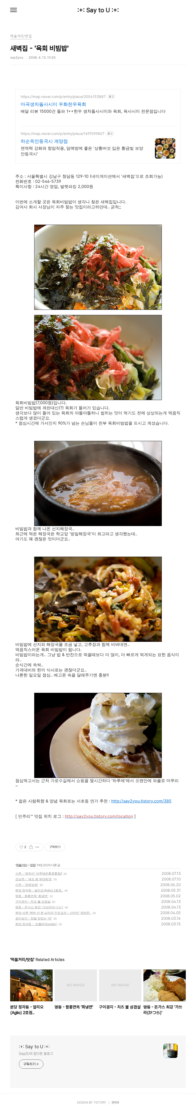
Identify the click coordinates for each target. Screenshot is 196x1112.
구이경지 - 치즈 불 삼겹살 (33, 901)
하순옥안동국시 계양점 (44, 141)
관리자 (115, 1102)
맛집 (32, 865)
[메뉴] (13, 10)
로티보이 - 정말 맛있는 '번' (33, 918)
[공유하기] (31, 847)
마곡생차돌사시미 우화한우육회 (53, 104)
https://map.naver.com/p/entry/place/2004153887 (63, 96)
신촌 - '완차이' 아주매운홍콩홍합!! (38, 873)
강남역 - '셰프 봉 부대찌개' (33, 879)
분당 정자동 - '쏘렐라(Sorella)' (36, 924)
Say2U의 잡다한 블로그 (36, 1054)
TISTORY (99, 1102)
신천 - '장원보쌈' (26, 885)
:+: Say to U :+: (98, 10)
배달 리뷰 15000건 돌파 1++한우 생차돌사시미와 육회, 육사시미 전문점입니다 (93, 111)
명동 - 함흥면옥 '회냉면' (31, 896)
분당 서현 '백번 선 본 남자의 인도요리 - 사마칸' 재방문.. (53, 913)
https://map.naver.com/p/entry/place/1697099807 (62, 133)
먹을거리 (21, 865)
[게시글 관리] (37, 847)
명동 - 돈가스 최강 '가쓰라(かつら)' (39, 907)
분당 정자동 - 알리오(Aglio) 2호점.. (39, 890)
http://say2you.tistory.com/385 (141, 800)
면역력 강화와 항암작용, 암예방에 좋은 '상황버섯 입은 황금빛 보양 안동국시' (82, 151)
